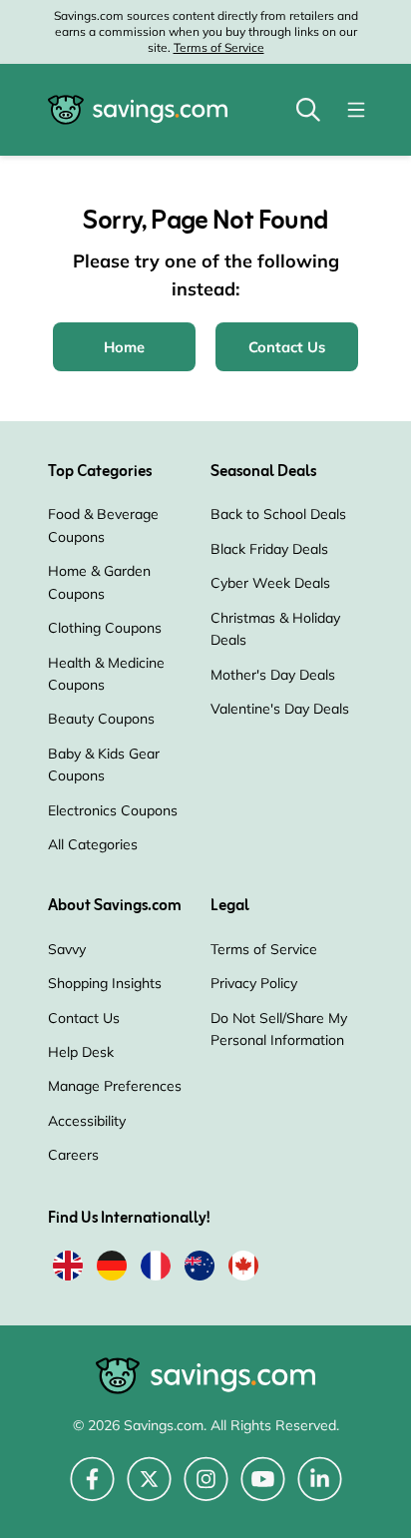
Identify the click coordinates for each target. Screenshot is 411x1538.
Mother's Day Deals (272, 675)
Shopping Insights (105, 983)
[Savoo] (68, 1269)
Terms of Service (219, 47)
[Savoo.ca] (243, 1269)
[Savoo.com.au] (199, 1269)
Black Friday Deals (269, 549)
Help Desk (81, 1052)
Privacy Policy (253, 983)
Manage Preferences (115, 1086)
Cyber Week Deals (270, 583)
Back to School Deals (278, 514)
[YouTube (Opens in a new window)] (262, 1490)
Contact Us (84, 1018)
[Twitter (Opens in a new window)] (149, 1490)
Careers (73, 1155)
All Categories (93, 844)
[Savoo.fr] (156, 1269)
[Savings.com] (137, 110)
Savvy (67, 949)
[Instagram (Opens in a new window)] (206, 1490)
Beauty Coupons (101, 719)
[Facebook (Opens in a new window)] (92, 1490)
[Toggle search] (308, 110)
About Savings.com (115, 906)
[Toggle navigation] (356, 110)
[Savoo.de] (112, 1269)
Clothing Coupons (105, 628)
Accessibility (87, 1121)
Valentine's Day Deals (279, 709)
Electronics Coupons (113, 810)
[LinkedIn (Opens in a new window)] (319, 1490)
